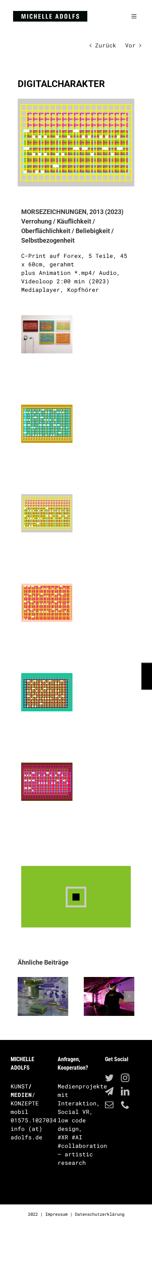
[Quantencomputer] (43, 996)
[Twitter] (109, 1078)
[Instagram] (125, 1078)
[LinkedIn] (125, 1091)
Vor (130, 45)
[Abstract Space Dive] (109, 996)
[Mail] (109, 1104)
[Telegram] (109, 1091)
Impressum (56, 1214)
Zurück (105, 45)
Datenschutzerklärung (99, 1214)
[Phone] (125, 1104)
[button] (23, 996)
